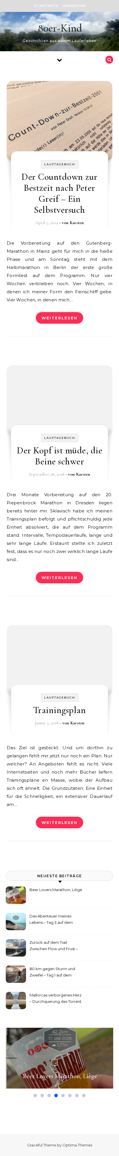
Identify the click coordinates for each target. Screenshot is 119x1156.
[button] (11, 1058)
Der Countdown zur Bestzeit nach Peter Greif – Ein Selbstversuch (59, 193)
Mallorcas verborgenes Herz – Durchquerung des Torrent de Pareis (55, 999)
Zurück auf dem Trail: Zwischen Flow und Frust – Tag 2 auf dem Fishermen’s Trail (53, 946)
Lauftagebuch (59, 164)
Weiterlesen (59, 318)
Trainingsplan (59, 710)
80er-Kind (60, 28)
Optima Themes (77, 1145)
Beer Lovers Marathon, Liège (55, 889)
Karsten (77, 222)
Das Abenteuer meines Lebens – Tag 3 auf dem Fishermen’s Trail (51, 920)
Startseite (46, 6)
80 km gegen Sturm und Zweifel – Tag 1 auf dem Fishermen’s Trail (52, 972)
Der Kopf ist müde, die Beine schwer (59, 456)
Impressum (74, 6)
